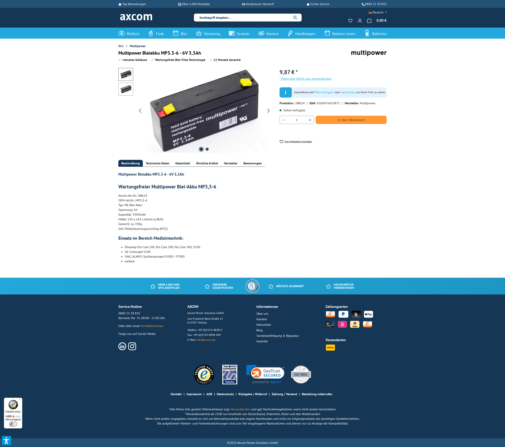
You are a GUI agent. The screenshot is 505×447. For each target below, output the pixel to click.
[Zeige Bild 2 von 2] (207, 149)
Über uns (262, 314)
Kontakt (176, 394)
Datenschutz (225, 394)
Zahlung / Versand (284, 394)
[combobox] (244, 17)
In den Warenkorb (351, 120)
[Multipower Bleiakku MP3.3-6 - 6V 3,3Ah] (204, 110)
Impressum (194, 394)
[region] (195, 110)
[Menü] (20, 400)
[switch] (13, 424)
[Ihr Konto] (360, 20)
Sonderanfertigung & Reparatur (277, 336)
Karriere (261, 319)
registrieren (348, 92)
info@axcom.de (205, 340)
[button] (265, 374)
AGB (209, 394)
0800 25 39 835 (376, 4)
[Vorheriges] (140, 110)
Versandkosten (241, 409)
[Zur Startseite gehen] (136, 17)
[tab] (130, 163)
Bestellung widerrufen (317, 394)
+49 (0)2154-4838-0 (209, 330)
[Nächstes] (268, 110)
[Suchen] (295, 17)
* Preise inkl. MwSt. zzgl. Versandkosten (306, 79)
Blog (259, 330)
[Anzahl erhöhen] (310, 120)
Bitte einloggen (324, 92)
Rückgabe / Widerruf (252, 394)
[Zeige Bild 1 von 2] (201, 149)
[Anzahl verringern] (284, 120)
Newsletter (263, 325)
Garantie (262, 341)
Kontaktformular (152, 326)
